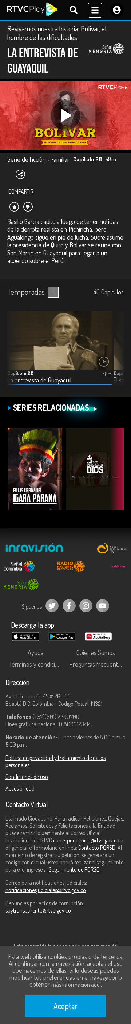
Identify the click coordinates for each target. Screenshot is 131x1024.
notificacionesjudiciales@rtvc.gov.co (45, 890)
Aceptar (65, 1006)
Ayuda (36, 652)
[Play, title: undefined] (65, 115)
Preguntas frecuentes (96, 664)
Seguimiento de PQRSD (74, 869)
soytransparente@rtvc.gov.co (38, 910)
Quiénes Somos (95, 652)
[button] (114, 353)
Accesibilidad (20, 788)
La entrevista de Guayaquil (39, 380)
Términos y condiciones (37, 664)
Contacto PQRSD (96, 847)
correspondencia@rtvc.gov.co (86, 840)
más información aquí (76, 984)
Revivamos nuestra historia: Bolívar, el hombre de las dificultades (57, 33)
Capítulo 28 (20, 373)
